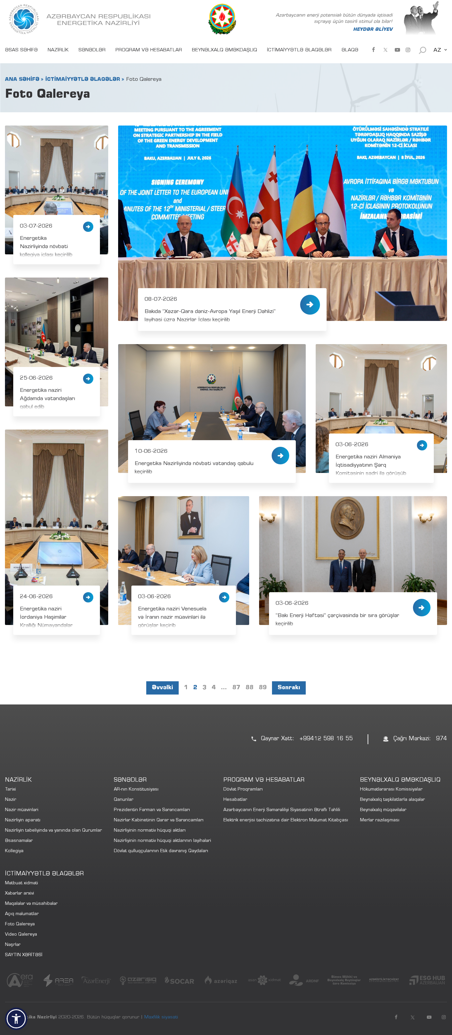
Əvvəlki (162, 688)
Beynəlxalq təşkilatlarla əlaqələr (392, 800)
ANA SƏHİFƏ (22, 79)
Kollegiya (14, 851)
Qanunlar (123, 800)
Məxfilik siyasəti (161, 1017)
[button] (16, 1018)
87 (236, 688)
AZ (437, 50)
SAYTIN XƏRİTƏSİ (23, 955)
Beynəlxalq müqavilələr (383, 810)
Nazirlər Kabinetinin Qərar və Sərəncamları (158, 820)
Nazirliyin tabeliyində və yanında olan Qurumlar (53, 831)
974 (441, 739)
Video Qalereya (21, 935)
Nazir (10, 800)
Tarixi (10, 790)
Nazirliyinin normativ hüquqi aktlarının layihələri (162, 841)
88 (249, 688)
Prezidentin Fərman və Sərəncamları (152, 810)
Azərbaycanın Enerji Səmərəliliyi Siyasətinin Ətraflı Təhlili (281, 810)
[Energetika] (81, 19)
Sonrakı (289, 688)
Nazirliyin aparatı (22, 820)
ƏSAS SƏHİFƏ (21, 50)
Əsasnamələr (19, 841)
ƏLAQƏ (349, 50)
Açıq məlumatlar (22, 914)
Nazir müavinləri (21, 810)
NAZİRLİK (58, 50)
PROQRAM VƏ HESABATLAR (148, 50)
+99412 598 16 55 (326, 739)
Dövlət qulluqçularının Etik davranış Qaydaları (161, 851)
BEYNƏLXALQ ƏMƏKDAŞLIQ (224, 50)
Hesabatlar (235, 800)
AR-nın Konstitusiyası (136, 790)
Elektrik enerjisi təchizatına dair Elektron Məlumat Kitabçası (285, 820)
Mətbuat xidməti (21, 883)
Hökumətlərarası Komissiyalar (391, 790)
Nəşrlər (13, 945)
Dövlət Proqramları (243, 790)
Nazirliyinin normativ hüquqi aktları (150, 831)
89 (263, 688)
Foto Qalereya (20, 924)
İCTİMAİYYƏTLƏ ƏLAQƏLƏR (299, 50)
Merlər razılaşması (379, 820)
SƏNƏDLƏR (92, 50)
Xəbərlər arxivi (19, 894)
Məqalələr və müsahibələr (31, 904)
